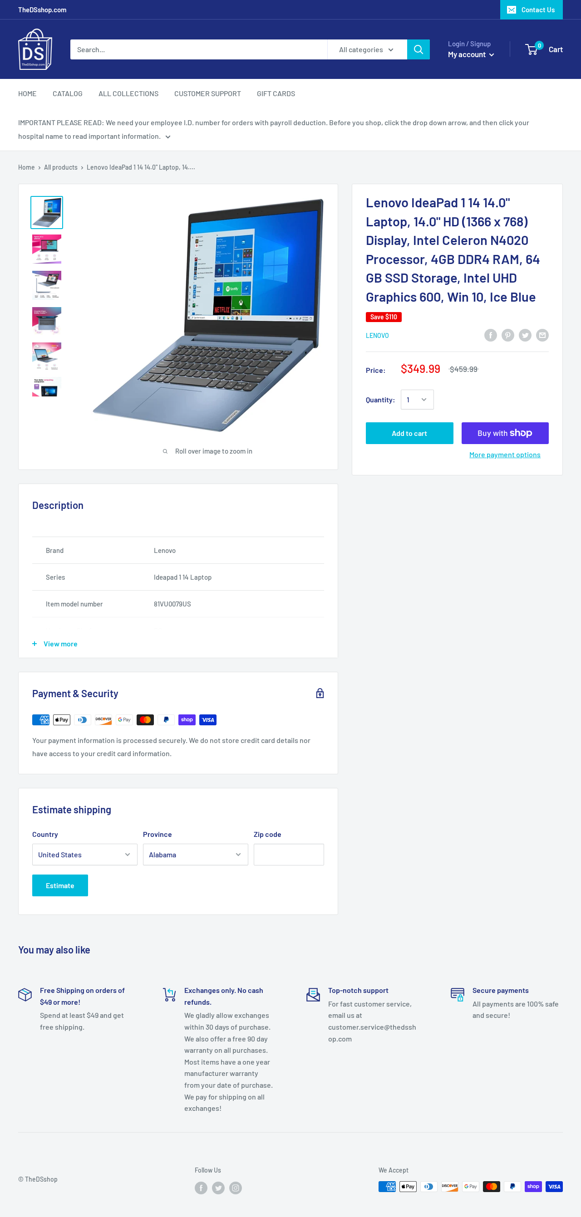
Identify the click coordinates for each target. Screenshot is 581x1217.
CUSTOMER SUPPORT (207, 93)
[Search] (418, 49)
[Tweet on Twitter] (525, 334)
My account (467, 54)
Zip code (267, 834)
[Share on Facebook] (490, 334)
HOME (27, 93)
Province (157, 834)
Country (45, 834)
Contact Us (538, 9)
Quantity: (380, 399)
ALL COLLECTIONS (128, 93)
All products (61, 167)
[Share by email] (542, 334)
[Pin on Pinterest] (508, 334)
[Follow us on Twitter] (218, 1187)
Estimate (60, 885)
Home (26, 167)
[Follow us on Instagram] (235, 1187)
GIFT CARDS (276, 93)
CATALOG (68, 93)
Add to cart (409, 433)
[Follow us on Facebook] (201, 1187)
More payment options (505, 454)
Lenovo (377, 335)
